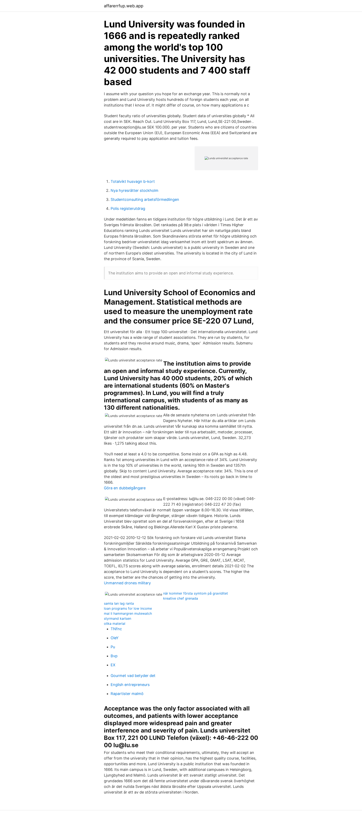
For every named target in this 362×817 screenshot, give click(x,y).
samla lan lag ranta (119, 603)
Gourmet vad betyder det (133, 675)
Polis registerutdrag (128, 208)
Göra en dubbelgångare (125, 488)
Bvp (114, 656)
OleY (115, 638)
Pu (113, 647)
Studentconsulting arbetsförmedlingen (145, 199)
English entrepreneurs (130, 684)
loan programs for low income (128, 608)
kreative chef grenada (180, 598)
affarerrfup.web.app (123, 6)
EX (113, 665)
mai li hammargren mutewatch (128, 613)
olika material (114, 623)
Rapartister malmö (127, 693)
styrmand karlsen (117, 618)
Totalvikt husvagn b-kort (133, 181)
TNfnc (116, 629)
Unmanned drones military (127, 583)
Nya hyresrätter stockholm (134, 190)
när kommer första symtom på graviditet (195, 593)
